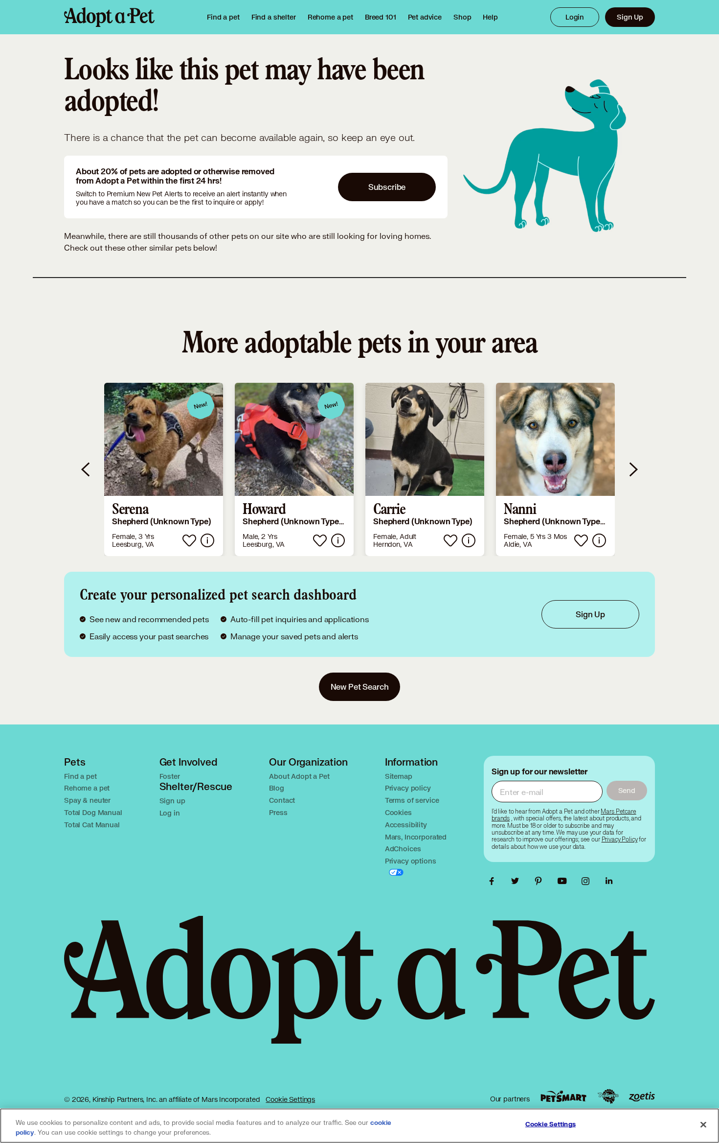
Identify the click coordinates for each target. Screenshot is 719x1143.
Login (574, 17)
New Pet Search (360, 686)
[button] (163, 469)
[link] (330, 17)
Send (626, 790)
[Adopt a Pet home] (109, 17)
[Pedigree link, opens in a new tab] (608, 1096)
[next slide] (633, 469)
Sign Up (630, 17)
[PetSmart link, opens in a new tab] (563, 1096)
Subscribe (387, 186)
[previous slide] (86, 469)
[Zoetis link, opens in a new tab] (642, 1097)
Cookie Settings (290, 1099)
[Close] (703, 1125)
